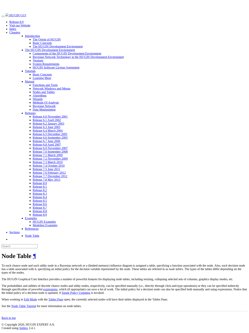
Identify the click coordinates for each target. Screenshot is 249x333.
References (32, 228)
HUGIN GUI (17, 15)
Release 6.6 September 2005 (50, 137)
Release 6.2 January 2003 (48, 123)
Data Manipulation (44, 109)
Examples (31, 218)
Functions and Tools (45, 85)
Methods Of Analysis (46, 102)
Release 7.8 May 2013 (46, 179)
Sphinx (23, 328)
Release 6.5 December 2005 (50, 134)
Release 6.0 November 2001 (50, 116)
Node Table (32, 235)
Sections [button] (14, 232)
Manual (29, 81)
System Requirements (46, 64)
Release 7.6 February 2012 (49, 172)
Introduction (32, 36)
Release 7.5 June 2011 (46, 169)
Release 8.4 (40, 197)
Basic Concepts (42, 43)
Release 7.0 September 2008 (50, 151)
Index (12, 29)
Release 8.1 (40, 186)
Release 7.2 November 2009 (50, 158)
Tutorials (30, 71)
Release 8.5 (40, 200)
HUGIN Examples (44, 221)
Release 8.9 (16, 22)
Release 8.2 (40, 190)
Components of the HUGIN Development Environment (67, 53)
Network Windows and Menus (51, 88)
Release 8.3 (40, 193)
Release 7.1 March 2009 (48, 155)
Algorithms (39, 95)
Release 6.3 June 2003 (46, 127)
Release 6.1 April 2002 (47, 120)
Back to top (9, 318)
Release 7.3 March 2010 (48, 162)
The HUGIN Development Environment (58, 46)
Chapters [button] (14, 32)
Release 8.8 (40, 211)
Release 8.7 (40, 207)
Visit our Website (19, 25)
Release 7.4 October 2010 (49, 165)
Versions (38, 60)
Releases (30, 113)
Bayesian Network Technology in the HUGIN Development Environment (78, 57)
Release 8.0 (40, 183)
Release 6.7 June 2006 (46, 141)
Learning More (42, 78)
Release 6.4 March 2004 (48, 130)
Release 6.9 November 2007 (50, 148)
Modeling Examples (45, 225)
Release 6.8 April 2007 (47, 144)
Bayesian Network (44, 106)
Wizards (38, 99)
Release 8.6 (40, 204)
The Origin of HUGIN (47, 39)
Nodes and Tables (44, 92)
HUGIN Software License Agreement (56, 67)
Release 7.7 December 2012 (50, 176)
